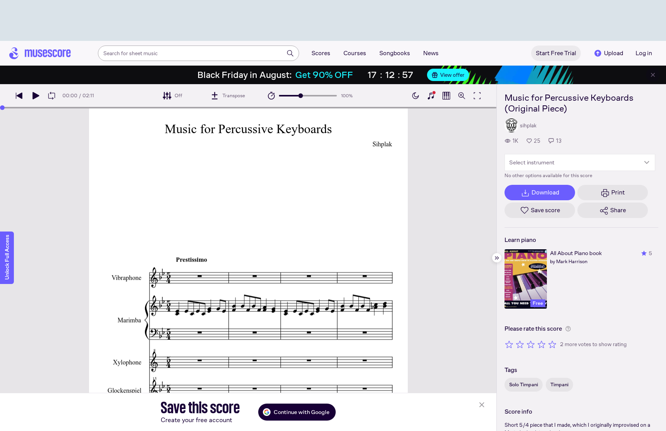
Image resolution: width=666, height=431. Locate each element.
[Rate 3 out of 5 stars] (530, 344)
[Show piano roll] (446, 95)
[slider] (300, 95)
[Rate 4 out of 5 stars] (541, 344)
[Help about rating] (568, 328)
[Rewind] (19, 95)
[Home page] (40, 53)
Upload (613, 53)
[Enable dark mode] (415, 95)
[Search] (290, 53)
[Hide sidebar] (496, 257)
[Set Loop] (51, 95)
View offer (452, 75)
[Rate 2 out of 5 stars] (520, 344)
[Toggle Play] (35, 95)
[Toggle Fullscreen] (477, 95)
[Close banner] (653, 75)
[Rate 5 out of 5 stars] (552, 344)
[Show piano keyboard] (431, 95)
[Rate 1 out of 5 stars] (509, 344)
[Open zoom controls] (461, 95)
